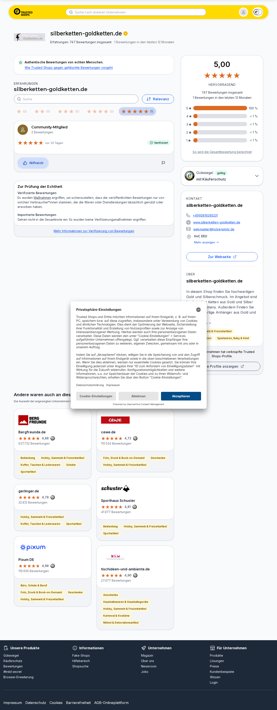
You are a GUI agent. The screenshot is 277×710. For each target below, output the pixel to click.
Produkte (216, 655)
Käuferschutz (12, 661)
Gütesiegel (11, 655)
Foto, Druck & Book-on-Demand (41, 592)
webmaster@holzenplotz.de (213, 229)
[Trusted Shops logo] (23, 12)
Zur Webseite (219, 257)
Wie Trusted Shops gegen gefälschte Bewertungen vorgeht (69, 67)
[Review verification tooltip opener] (125, 33)
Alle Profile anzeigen (220, 366)
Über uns (147, 661)
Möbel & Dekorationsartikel (120, 622)
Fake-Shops (81, 655)
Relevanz (161, 99)
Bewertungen (13, 666)
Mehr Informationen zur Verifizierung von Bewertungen (94, 231)
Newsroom (148, 666)
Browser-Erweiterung (18, 677)
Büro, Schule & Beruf (34, 585)
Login (214, 682)
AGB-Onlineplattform (111, 702)
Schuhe (71, 464)
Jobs (144, 671)
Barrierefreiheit (78, 702)
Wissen (215, 677)
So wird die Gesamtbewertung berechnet (222, 152)
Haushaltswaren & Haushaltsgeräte (125, 601)
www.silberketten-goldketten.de (216, 222)
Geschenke (75, 592)
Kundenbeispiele (222, 671)
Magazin (147, 655)
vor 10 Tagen (54, 143)
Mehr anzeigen (204, 242)
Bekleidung (28, 458)
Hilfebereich (81, 661)
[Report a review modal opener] (163, 163)
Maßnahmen (42, 197)
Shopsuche (80, 666)
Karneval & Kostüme (116, 615)
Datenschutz (35, 702)
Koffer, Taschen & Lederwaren (40, 464)
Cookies (56, 702)
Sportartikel (28, 471)
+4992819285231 (205, 215)
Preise (214, 666)
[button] (243, 12)
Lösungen (217, 661)
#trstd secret (12, 671)
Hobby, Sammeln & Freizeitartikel (210, 331)
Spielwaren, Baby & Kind (233, 338)
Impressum (12, 702)
